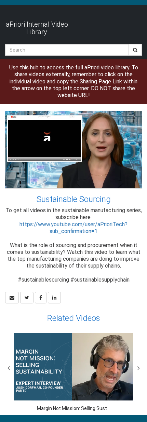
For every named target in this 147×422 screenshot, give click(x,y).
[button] (12, 297)
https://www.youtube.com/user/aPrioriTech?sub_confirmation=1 (73, 227)
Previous (8, 368)
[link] (27, 297)
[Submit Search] (135, 50)
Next (138, 368)
